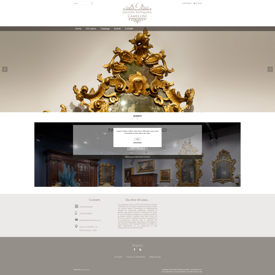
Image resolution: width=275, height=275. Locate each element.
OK (137, 139)
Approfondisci (137, 142)
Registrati (187, 3)
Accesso (199, 3)
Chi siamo (118, 257)
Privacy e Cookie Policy (136, 257)
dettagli (137, 148)
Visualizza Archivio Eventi (137, 157)
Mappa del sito (155, 257)
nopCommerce (85, 269)
